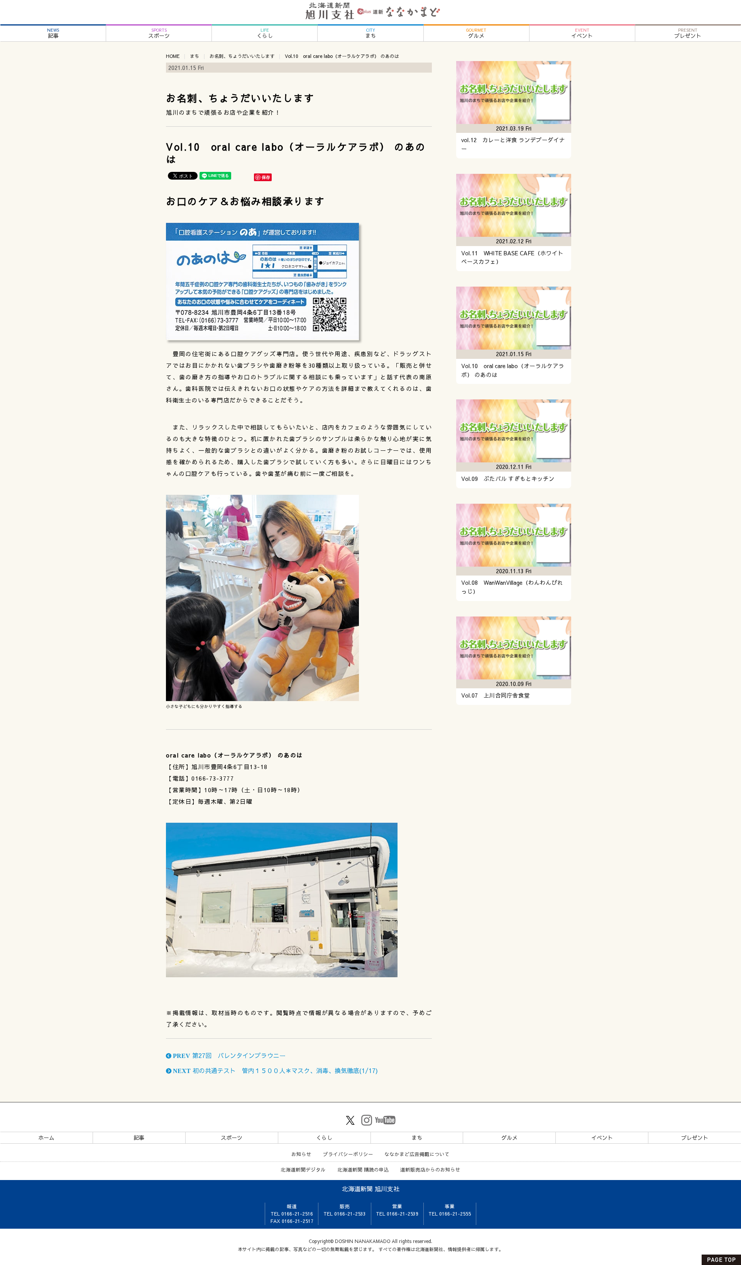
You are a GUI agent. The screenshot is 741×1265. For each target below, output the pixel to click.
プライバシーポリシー (348, 1154)
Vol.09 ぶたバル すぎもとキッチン (508, 478)
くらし (265, 33)
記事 (53, 33)
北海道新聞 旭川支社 (370, 1188)
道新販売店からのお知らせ (430, 1169)
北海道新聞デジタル (303, 1169)
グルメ (476, 33)
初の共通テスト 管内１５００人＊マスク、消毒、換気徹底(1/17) (274, 1070)
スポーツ (159, 33)
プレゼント (687, 33)
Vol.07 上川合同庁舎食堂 (495, 695)
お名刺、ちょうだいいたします (242, 56)
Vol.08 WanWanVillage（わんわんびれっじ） (512, 587)
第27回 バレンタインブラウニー (228, 1055)
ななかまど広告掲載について (417, 1154)
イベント (582, 33)
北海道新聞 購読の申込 (363, 1169)
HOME (172, 56)
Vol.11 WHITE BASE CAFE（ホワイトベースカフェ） (512, 257)
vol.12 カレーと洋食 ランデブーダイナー (513, 144)
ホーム (46, 1137)
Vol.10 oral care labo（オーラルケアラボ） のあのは (512, 370)
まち (370, 33)
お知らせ (301, 1154)
